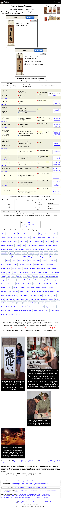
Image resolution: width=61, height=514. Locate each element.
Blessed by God (5, 268)
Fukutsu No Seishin (6, 307)
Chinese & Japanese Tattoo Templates (27, 485)
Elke (49, 295)
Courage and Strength (7, 284)
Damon (35, 284)
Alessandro (10, 245)
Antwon (53, 249)
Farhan (19, 303)
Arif (42, 253)
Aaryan (41, 234)
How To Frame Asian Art (34, 490)
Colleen (24, 280)
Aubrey (41, 257)
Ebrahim (8, 295)
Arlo (56, 253)
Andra (55, 245)
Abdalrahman (18, 237)
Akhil (51, 241)
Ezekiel (3, 303)
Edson (20, 295)
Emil (7, 299)
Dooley (39, 291)
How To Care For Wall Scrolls (8, 485)
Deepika (21, 287)
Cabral (54, 268)
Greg (52, 310)
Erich (27, 299)
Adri (21, 241)
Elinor (40, 295)
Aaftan (20, 234)
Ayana (8, 260)
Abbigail (3, 237)
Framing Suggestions (21, 490)
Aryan (19, 257)
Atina (35, 257)
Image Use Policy (12, 502)
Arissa (46, 253)
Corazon (37, 280)
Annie (47, 249)
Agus (25, 241)
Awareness (53, 257)
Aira (42, 241)
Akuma (3, 245)
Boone (19, 268)
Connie (31, 280)
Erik (32, 299)
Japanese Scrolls (45, 495)
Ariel (37, 253)
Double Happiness (48, 291)
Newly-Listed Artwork (33, 481)
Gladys (10, 310)
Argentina (31, 253)
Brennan (32, 268)
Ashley (30, 257)
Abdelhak (27, 237)
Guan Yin (4, 314)
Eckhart (14, 295)
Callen (3, 272)
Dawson (9, 287)
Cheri (29, 276)
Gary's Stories (31, 487)
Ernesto (37, 299)
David (3, 287)
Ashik (24, 257)
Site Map (30, 499)
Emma (12, 299)
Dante (52, 284)
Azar (29, 260)
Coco (19, 280)
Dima (9, 291)
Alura (23, 245)
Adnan (16, 241)
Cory (48, 280)
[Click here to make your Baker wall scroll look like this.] (11, 45)
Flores (53, 303)
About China (23, 487)
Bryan (49, 268)
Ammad (41, 245)
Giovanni (4, 310)
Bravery (25, 268)
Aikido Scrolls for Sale (42, 497)
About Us (16, 487)
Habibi (18, 314)
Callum (9, 272)
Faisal (13, 303)
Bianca (43, 264)
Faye (36, 303)
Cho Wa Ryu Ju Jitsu (52, 276)
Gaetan (35, 307)
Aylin (19, 260)
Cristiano (18, 284)
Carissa (33, 272)
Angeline (22, 249)
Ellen (54, 295)
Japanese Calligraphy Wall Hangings (30, 495)
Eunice (51, 299)
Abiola (55, 237)
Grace (41, 310)
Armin (14, 257)
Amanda (34, 245)
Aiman (37, 241)
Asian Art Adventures (41, 487)
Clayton (3, 280)
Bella (15, 264)
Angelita (28, 249)
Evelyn (57, 299)
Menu (55, 2)
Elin (35, 295)
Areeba (24, 253)
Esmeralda (44, 299)
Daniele (46, 284)
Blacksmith (50, 264)
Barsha (44, 260)
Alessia (18, 245)
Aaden (8, 234)
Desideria (50, 287)
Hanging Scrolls (45, 494)
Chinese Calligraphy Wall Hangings (10, 495)
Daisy (24, 284)
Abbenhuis (48, 234)
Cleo (9, 280)
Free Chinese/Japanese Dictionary (51, 490)
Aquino (11, 253)
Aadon (14, 234)
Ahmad (31, 241)
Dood (33, 291)
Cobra (14, 280)
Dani (40, 284)
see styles (4, 98)
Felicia (41, 303)
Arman (8, 257)
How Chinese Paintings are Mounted (38, 483)
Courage (53, 280)
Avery (46, 257)
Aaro (36, 234)
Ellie (2, 299)
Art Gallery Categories (20, 481)
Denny (44, 287)
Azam (24, 260)
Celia (8, 276)
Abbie (55, 234)
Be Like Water (52, 260)
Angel (15, 249)
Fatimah (30, 303)
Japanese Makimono (34, 494)
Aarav (31, 234)
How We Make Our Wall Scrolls (20, 483)
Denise (38, 287)
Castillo (51, 272)
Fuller (16, 307)
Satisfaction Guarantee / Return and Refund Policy (39, 502)
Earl (2, 295)
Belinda (9, 264)
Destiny (3, 291)
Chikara (42, 276)
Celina (13, 276)
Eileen (26, 295)
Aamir (25, 234)
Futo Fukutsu (23, 307)
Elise (45, 295)
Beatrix (3, 264)
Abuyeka (3, 241)
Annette (41, 249)
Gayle (47, 307)
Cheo (24, 276)
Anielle (35, 249)
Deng (32, 287)
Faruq (25, 303)
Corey (43, 280)
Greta (57, 310)
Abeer (49, 237)
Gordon (35, 310)
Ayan (2, 260)
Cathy (3, 276)
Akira (56, 241)
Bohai (14, 268)
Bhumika (36, 264)
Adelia (10, 241)
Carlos (39, 272)
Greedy (47, 310)
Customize (30, 17)
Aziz (34, 260)
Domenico (27, 291)
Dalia (29, 284)
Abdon (34, 237)
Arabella (17, 253)
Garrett (42, 307)
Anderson (48, 245)
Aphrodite (4, 253)
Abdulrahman (41, 237)
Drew (57, 291)
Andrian (9, 249)
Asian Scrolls (17, 497)
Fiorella (47, 303)
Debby (15, 287)
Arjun (51, 253)
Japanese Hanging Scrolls (28, 497)
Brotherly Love (41, 268)
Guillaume (12, 314)
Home (12, 481)
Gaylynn (53, 307)
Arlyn (2, 257)
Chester (35, 276)
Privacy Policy (21, 502)
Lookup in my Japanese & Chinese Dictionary (28, 224)
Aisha (46, 241)
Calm (14, 272)
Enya (22, 299)
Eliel (31, 295)
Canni (19, 272)
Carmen (44, 272)
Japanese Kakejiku (23, 494)
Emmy (17, 299)
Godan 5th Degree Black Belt (22, 310)
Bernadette (29, 264)
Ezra (8, 303)
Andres (3, 249)
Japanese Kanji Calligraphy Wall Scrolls (24, 461)
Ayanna (14, 260)
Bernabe (21, 264)
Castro (57, 272)
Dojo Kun (15, 291)
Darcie (57, 284)
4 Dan (3, 234)
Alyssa (28, 245)
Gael (30, 307)
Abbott (10, 237)
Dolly (21, 291)
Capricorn (26, 272)
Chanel (19, 276)
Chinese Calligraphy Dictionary (9, 491)
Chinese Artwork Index (7, 497)
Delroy (27, 287)
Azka (38, 260)
